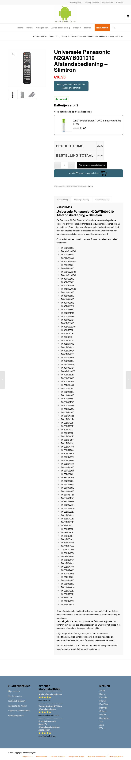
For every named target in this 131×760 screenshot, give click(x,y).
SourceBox (104, 717)
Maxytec (103, 707)
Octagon (103, 711)
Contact (119, 2)
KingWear (103, 704)
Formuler (103, 697)
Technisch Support (16, 700)
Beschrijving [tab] (62, 199)
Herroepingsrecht (16, 715)
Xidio (101, 724)
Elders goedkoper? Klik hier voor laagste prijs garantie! (71, 86)
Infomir (102, 700)
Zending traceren (91, 2)
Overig (90, 186)
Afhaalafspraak (74, 2)
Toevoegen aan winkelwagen (92, 165)
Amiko (102, 690)
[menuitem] (75, 2)
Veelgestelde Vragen (17, 705)
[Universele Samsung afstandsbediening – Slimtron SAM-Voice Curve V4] (2, 380)
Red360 (102, 714)
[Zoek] (113, 28)
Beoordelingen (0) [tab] (102, 199)
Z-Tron (102, 728)
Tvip (101, 721)
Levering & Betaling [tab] (81, 199)
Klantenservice (15, 696)
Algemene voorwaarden (19, 710)
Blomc (102, 693)
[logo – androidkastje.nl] (65, 14)
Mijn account (107, 2)
